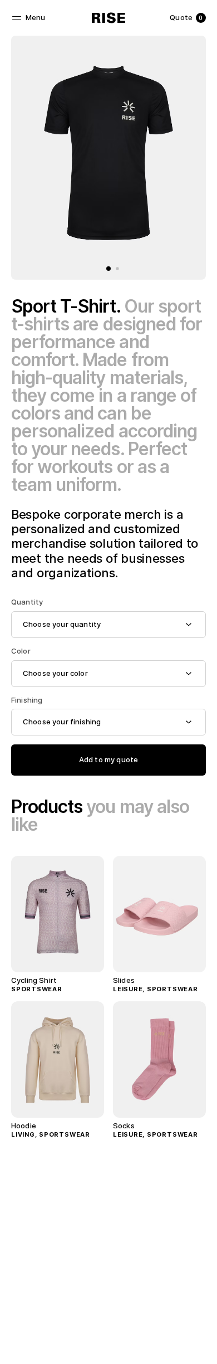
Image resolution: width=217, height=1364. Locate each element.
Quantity (27, 602)
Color (21, 651)
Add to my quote (108, 759)
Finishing (26, 700)
